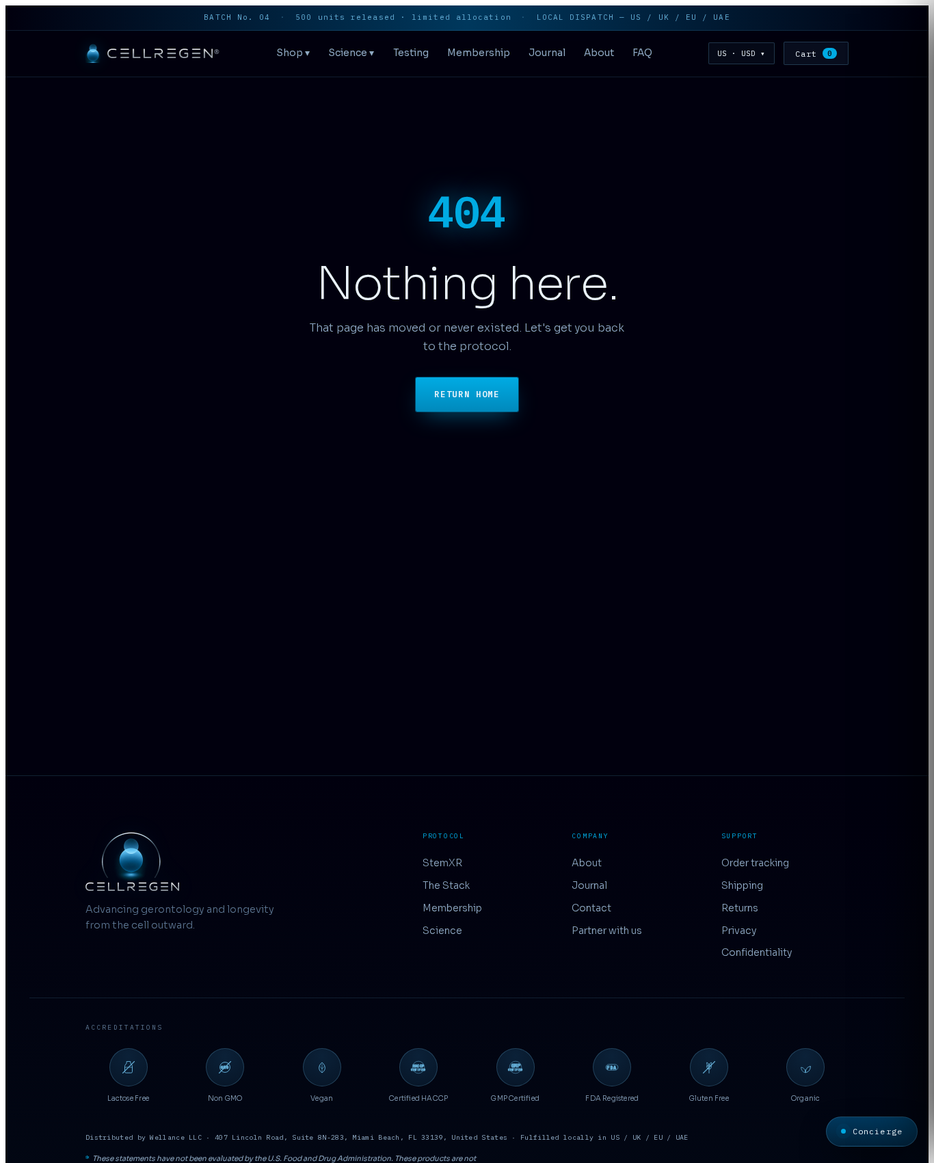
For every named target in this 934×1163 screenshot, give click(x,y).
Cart (813, 54)
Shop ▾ (293, 53)
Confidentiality (756, 952)
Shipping (742, 885)
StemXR (442, 863)
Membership (478, 53)
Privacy (739, 930)
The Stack (446, 885)
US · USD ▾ (741, 53)
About (599, 53)
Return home (467, 394)
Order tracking (755, 863)
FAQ (642, 53)
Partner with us (607, 930)
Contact (591, 908)
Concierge (878, 1131)
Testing (411, 53)
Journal (547, 53)
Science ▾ (351, 53)
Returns (739, 908)
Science (442, 930)
